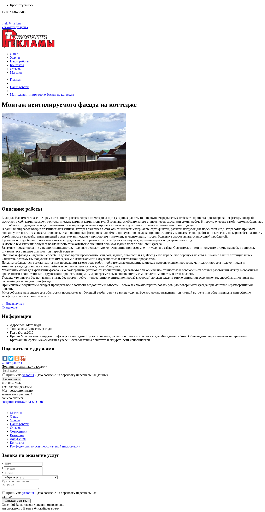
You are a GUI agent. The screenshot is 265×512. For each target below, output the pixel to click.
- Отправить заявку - (16, 500)
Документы (18, 439)
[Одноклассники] (16, 358)
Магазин (16, 72)
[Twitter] (10, 358)
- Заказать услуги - (15, 27)
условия (28, 375)
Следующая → (12, 307)
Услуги (15, 57)
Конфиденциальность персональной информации (45, 446)
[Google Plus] (22, 358)
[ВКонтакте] (4, 358)
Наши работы (19, 61)
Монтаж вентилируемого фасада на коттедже (42, 94)
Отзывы (15, 69)
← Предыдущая (13, 303)
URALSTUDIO (23, 402)
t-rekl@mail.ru (11, 23)
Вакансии (17, 435)
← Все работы (12, 362)
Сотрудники (18, 431)
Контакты (17, 65)
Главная (15, 79)
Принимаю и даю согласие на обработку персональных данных (57, 375)
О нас (14, 54)
